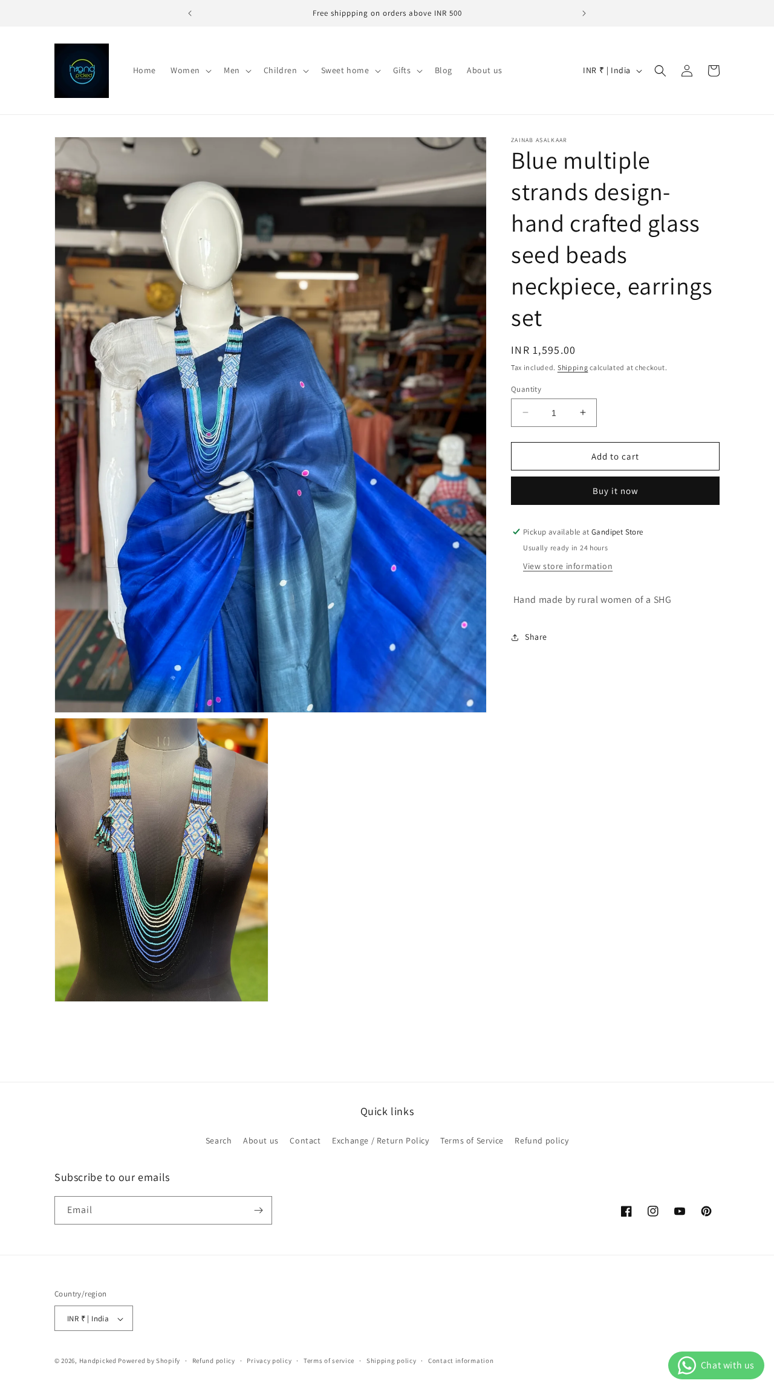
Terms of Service (472, 1141)
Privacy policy (269, 1361)
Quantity (526, 388)
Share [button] (536, 636)
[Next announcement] (584, 13)
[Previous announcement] (190, 13)
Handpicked (98, 1361)
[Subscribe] (258, 1210)
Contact (305, 1141)
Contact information (460, 1361)
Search (219, 1141)
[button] (189, 70)
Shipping (573, 367)
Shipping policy (391, 1361)
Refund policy (541, 1141)
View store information (568, 566)
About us (261, 1141)
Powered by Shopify (149, 1361)
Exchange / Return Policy (380, 1141)
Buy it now (616, 490)
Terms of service (329, 1361)
